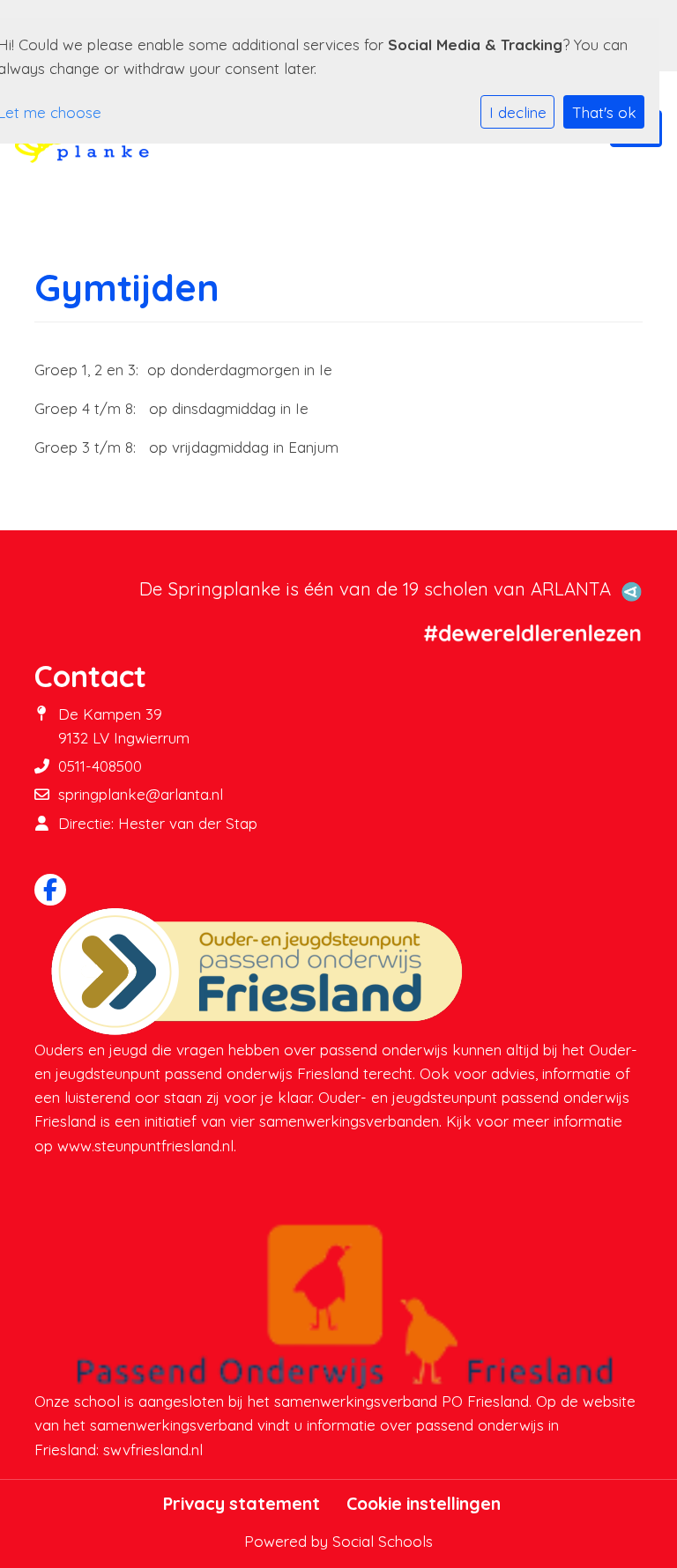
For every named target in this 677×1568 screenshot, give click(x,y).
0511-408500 (100, 766)
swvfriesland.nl (153, 1449)
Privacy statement (241, 1504)
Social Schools (382, 1541)
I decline (518, 112)
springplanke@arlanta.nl (140, 794)
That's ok (604, 112)
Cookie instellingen (423, 1504)
